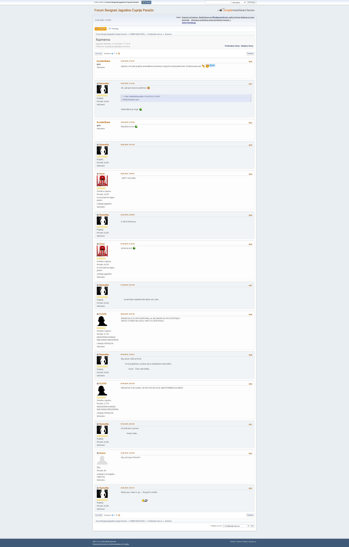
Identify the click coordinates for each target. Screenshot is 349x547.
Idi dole (98, 54)
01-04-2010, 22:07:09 (128, 285)
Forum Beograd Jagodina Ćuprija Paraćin (124, 10)
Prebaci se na (216, 526)
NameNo (104, 83)
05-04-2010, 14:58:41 (128, 354)
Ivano (102, 452)
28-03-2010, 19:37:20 (128, 144)
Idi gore (98, 515)
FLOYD (102, 313)
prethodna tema (232, 46)
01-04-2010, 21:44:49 (128, 244)
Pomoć (232, 541)
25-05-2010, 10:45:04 (128, 453)
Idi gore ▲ (252, 541)
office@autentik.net (220, 17)
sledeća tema (247, 46)
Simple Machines (110, 541)
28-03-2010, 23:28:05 (128, 215)
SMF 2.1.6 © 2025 (99, 541)
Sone (102, 173)
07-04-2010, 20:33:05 (128, 424)
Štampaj (250, 54)
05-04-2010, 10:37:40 (128, 314)
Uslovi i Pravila (242, 541)
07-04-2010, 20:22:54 (128, 383)
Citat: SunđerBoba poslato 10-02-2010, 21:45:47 (142, 96)
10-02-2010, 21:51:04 (128, 83)
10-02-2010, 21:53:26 (128, 122)
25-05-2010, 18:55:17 (128, 488)
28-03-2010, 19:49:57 (128, 174)
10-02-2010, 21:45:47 (128, 61)
